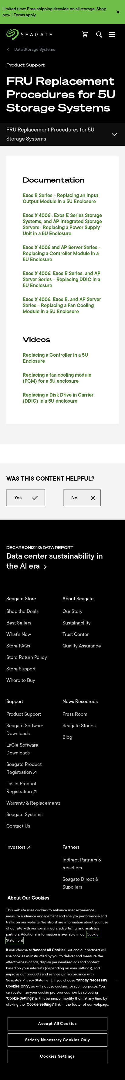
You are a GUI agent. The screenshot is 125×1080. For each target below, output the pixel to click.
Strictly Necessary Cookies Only (57, 1040)
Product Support (24, 714)
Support (15, 701)
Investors (16, 847)
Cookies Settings (57, 1056)
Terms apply (25, 14)
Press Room (75, 714)
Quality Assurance (82, 646)
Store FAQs (18, 646)
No (74, 498)
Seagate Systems (25, 815)
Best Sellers (19, 623)
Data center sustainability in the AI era (54, 561)
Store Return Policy (27, 657)
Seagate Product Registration (24, 768)
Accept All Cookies (57, 1023)
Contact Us (18, 826)
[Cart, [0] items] (85, 34)
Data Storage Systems (34, 49)
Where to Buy (21, 680)
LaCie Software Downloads (22, 749)
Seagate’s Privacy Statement (29, 980)
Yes (18, 498)
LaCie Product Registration (21, 788)
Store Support (21, 669)
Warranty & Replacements (34, 803)
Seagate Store (21, 599)
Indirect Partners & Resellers (81, 864)
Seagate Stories (79, 726)
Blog (67, 737)
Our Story (73, 611)
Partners (71, 847)
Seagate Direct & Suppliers (80, 883)
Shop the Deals (23, 611)
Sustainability (77, 623)
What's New (19, 634)
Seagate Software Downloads (24, 730)
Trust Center (76, 634)
